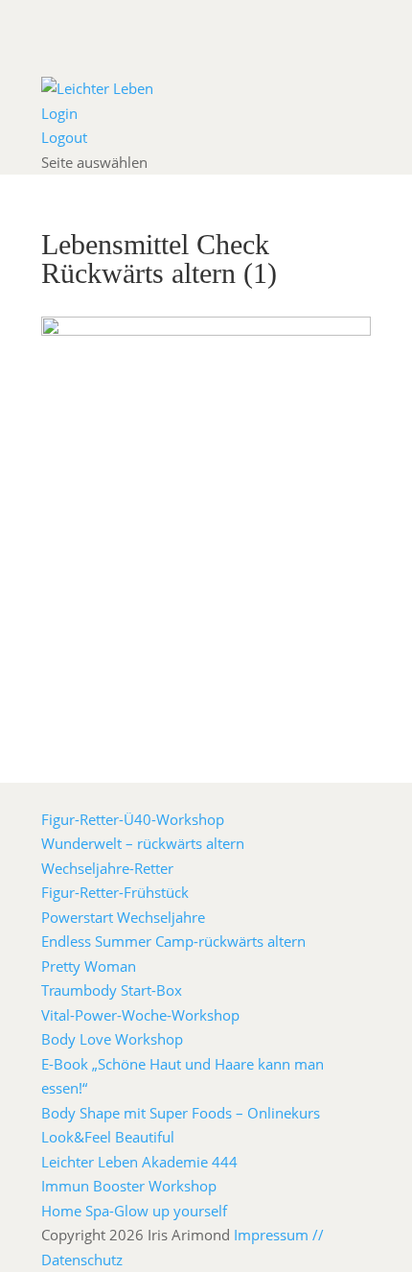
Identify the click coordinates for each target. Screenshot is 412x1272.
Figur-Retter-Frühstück (115, 892)
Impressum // (279, 1234)
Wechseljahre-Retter (107, 868)
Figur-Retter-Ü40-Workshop (132, 819)
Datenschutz (82, 1259)
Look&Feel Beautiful (107, 1136)
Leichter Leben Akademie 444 (139, 1161)
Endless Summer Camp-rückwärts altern (173, 941)
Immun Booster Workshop (129, 1185)
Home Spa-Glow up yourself (134, 1210)
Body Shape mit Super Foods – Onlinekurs (180, 1112)
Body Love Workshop (112, 1038)
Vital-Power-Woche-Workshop (140, 1015)
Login (59, 113)
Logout (64, 137)
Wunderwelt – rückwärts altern (142, 843)
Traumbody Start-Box (111, 990)
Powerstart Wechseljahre (123, 917)
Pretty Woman (88, 966)
